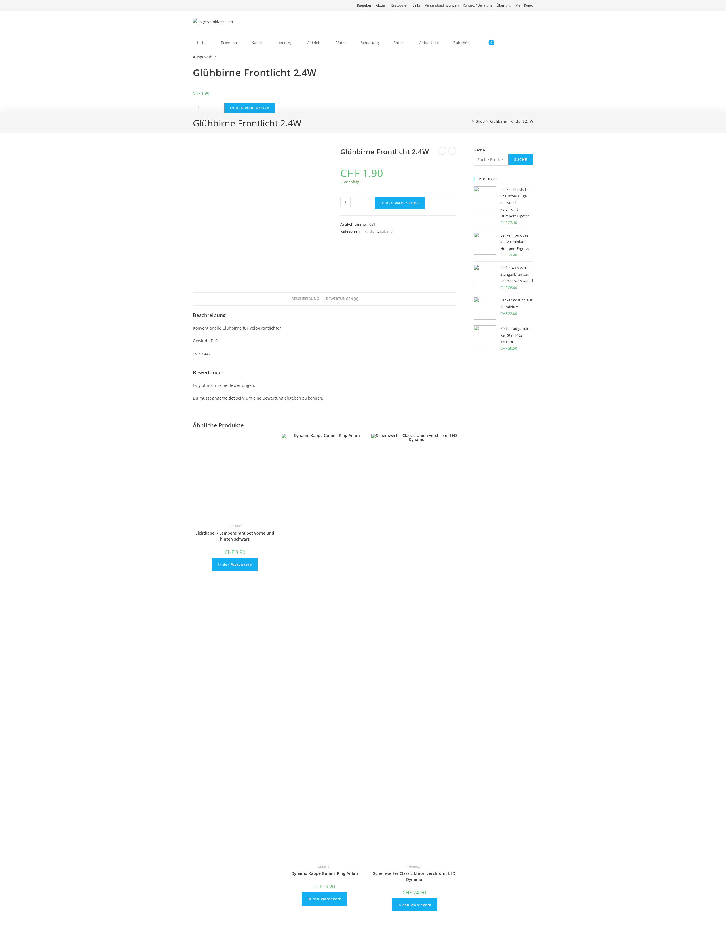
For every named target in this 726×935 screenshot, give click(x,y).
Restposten (399, 5)
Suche (479, 150)
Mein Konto (524, 5)
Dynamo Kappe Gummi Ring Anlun (324, 873)
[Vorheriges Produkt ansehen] (442, 151)
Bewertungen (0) (342, 298)
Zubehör (387, 231)
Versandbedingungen (442, 5)
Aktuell (381, 5)
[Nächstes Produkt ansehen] (452, 151)
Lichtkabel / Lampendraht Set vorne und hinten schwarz (234, 536)
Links (417, 5)
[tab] (305, 299)
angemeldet (223, 398)
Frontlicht (370, 231)
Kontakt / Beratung (477, 5)
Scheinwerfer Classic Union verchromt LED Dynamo (414, 876)
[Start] (469, 121)
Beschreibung (305, 298)
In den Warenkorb (249, 107)
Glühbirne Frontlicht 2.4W (511, 121)
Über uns (504, 5)
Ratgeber (364, 5)
